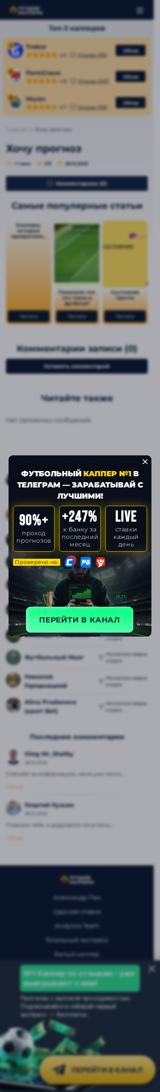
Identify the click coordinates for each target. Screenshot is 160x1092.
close (145, 461)
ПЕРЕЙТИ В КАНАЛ (79, 619)
